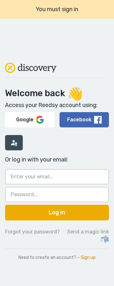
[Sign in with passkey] (14, 142)
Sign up (88, 257)
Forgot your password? (32, 232)
